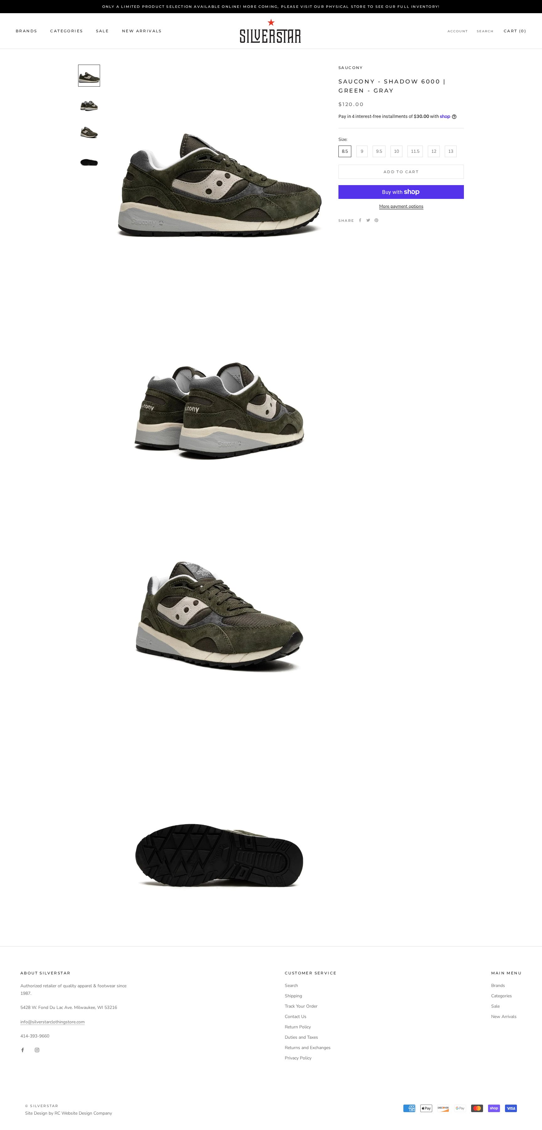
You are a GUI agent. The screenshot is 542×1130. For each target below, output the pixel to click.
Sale (102, 31)
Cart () (515, 31)
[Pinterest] (376, 220)
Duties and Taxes (301, 1037)
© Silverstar (41, 1106)
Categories (66, 31)
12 (433, 151)
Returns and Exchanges (308, 1048)
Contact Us (295, 1017)
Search (485, 31)
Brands (26, 31)
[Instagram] (37, 1049)
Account (458, 31)
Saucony (350, 67)
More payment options (401, 206)
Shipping (293, 996)
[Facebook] (360, 220)
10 (396, 151)
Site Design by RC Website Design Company (68, 1113)
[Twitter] (368, 220)
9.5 (379, 151)
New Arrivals (142, 31)
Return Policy (298, 1027)
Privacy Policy (298, 1058)
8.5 (345, 151)
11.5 (415, 151)
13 (450, 151)
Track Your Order (301, 1006)
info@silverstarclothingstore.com (52, 1022)
